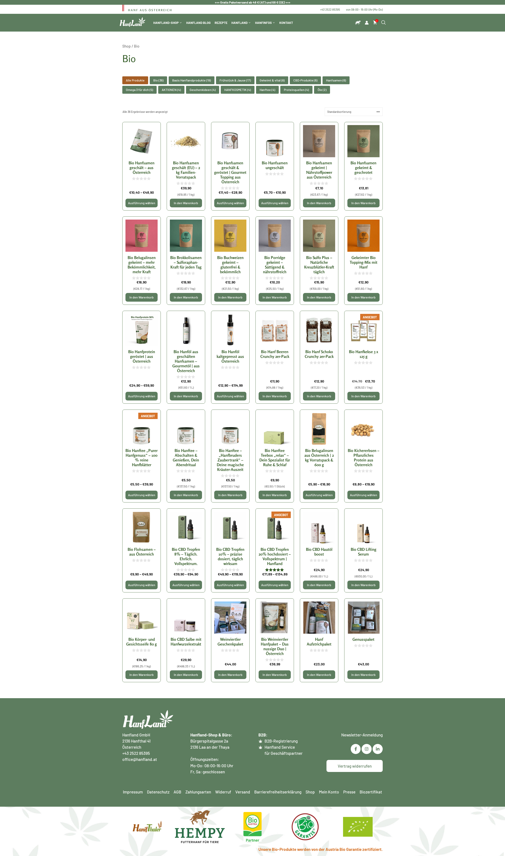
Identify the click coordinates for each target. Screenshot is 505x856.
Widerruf (223, 791)
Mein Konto (329, 791)
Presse (349, 791)
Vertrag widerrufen (355, 765)
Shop (126, 46)
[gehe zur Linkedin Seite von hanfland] (367, 749)
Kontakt (286, 22)
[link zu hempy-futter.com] (358, 23)
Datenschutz (158, 791)
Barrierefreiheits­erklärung (277, 791)
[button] (135, 80)
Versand (242, 791)
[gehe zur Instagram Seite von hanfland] (378, 749)
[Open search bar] (383, 22)
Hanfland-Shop (166, 22)
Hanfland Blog (198, 22)
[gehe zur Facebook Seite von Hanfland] (356, 749)
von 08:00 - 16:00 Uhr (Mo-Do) (364, 9)
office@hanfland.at (139, 759)
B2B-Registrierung (281, 740)
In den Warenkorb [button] (186, 203)
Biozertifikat (371, 791)
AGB (177, 791)
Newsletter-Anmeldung (362, 734)
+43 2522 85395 (330, 9)
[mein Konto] (367, 23)
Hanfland (239, 22)
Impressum (133, 791)
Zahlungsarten (198, 791)
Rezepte (221, 22)
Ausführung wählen (141, 203)
